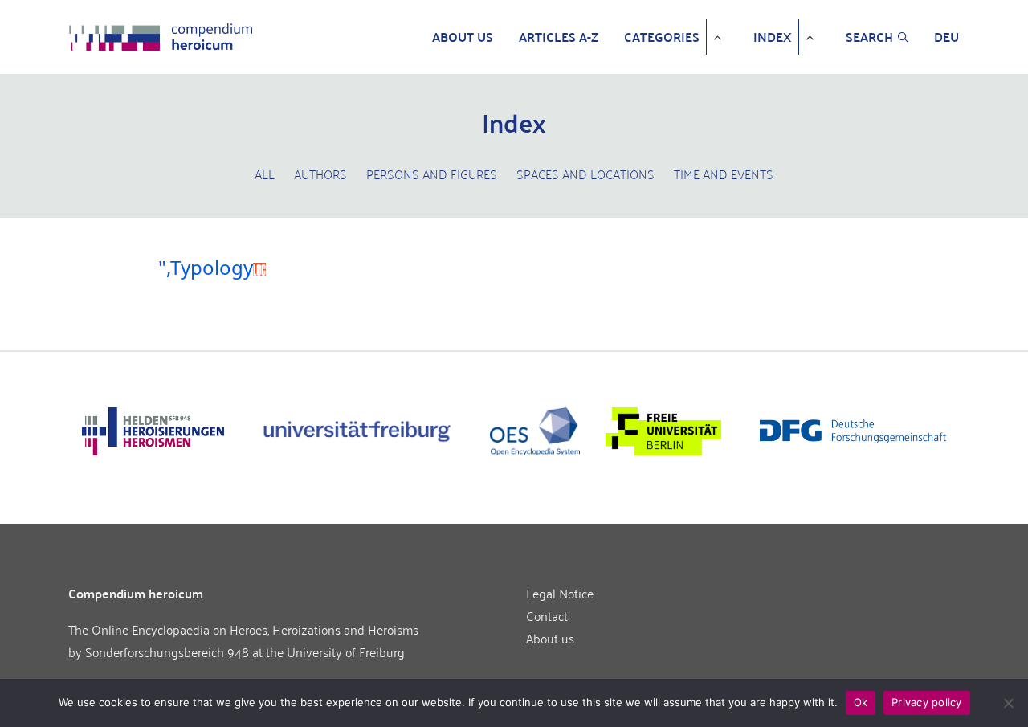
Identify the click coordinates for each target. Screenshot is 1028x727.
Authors (320, 173)
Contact (547, 615)
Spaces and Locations (585, 173)
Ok (861, 702)
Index (772, 37)
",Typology (205, 267)
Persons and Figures (431, 173)
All (265, 173)
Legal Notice (560, 593)
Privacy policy (926, 702)
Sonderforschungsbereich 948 (167, 651)
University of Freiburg (346, 651)
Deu (946, 37)
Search (869, 37)
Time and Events (723, 173)
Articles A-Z (558, 37)
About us (462, 37)
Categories (662, 37)
